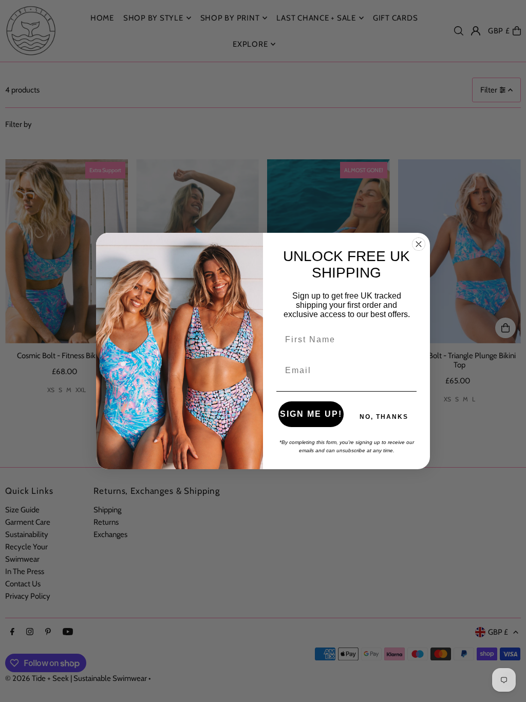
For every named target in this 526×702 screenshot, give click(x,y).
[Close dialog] (418, 244)
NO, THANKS (384, 416)
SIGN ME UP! (311, 414)
